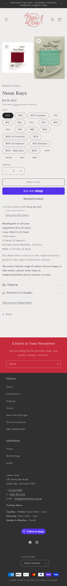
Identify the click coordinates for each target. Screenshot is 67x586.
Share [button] (9, 314)
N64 (9, 130)
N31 (33, 123)
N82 (24, 158)
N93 (45, 129)
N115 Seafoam (40, 143)
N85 (32, 129)
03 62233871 (15, 490)
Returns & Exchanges (17, 415)
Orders (9, 449)
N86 (36, 158)
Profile (9, 463)
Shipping (16, 105)
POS (32, 580)
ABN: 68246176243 (15, 429)
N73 (20, 129)
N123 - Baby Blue (15, 150)
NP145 (10, 158)
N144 (49, 151)
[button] (6, 19)
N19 (8, 122)
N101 (35, 136)
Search (9, 387)
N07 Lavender (38, 115)
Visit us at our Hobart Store (17, 302)
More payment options (34, 198)
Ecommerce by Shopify (47, 580)
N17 (57, 116)
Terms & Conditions (16, 422)
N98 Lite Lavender (15, 136)
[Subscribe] (57, 364)
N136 (34, 150)
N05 (20, 115)
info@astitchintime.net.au (28, 498)
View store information (17, 215)
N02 (8, 115)
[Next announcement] (61, 4)
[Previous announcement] (5, 4)
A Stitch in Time (23, 580)
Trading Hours (13, 394)
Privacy (10, 408)
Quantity (6, 165)
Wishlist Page (13, 456)
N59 (56, 122)
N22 (20, 122)
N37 (44, 122)
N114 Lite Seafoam (15, 143)
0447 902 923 (17, 494)
